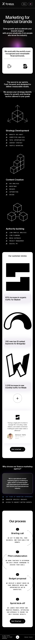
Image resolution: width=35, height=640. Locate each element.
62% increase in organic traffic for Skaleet (15, 298)
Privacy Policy (28, 637)
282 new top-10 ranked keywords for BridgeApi (15, 342)
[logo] (8, 4)
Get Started (16, 621)
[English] (30, 4)
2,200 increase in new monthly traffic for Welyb (15, 386)
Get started (16, 449)
